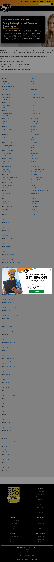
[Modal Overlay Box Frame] (27, 281)
